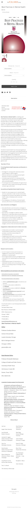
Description (14, 98)
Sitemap (14, 493)
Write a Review (5, 12)
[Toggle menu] (2, 2)
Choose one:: (14, 66)
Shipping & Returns (14, 491)
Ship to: (14, 72)
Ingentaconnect (8, 292)
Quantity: (14, 79)
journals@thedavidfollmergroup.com (9, 321)
